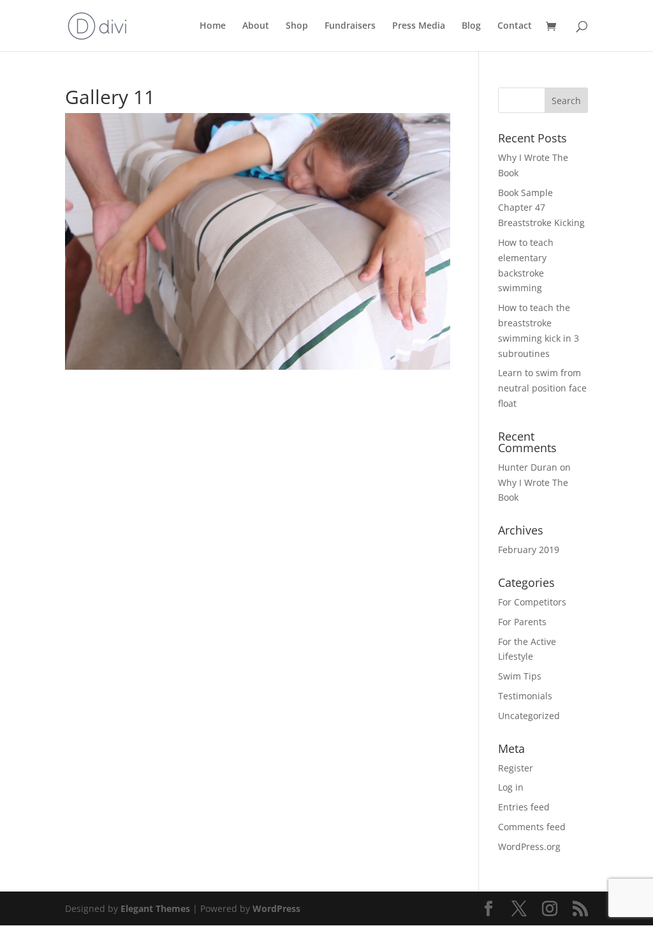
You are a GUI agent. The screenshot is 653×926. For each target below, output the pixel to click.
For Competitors (532, 602)
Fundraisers (350, 26)
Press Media (418, 26)
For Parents (522, 622)
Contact (514, 26)
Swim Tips (519, 676)
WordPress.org (529, 846)
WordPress (276, 908)
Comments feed (532, 827)
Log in (511, 787)
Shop (297, 26)
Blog (471, 26)
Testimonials (525, 696)
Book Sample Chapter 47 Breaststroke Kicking (541, 207)
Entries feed (524, 807)
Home (213, 26)
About (255, 26)
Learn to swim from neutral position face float (542, 388)
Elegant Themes (155, 908)
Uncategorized (529, 716)
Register (515, 768)
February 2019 (528, 549)
